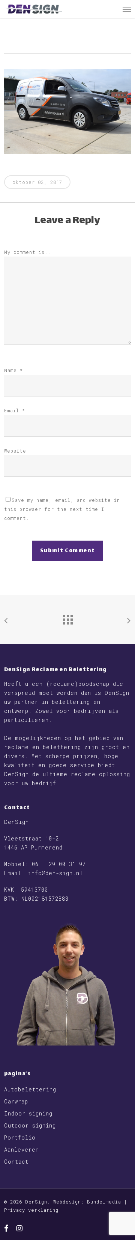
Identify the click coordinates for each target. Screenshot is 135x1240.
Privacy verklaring (31, 1210)
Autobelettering (30, 1089)
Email (14, 410)
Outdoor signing (30, 1125)
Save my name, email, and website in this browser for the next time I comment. (62, 509)
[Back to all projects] (67, 617)
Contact (16, 1161)
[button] (127, 9)
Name (13, 370)
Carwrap (16, 1101)
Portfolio (20, 1137)
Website (15, 451)
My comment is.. (27, 252)
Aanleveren (21, 1149)
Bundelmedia (104, 1202)
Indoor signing (28, 1113)
